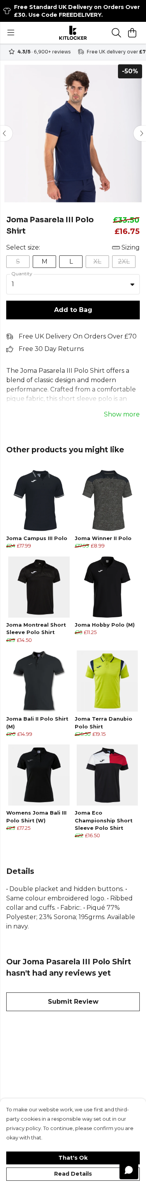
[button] (132, 284)
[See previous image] (6, 133)
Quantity (21, 273)
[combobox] (73, 284)
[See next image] (140, 133)
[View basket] (132, 33)
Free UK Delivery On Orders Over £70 (78, 336)
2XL (124, 261)
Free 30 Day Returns (51, 349)
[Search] (116, 33)
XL (97, 261)
